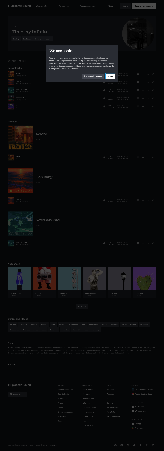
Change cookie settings (93, 76)
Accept (110, 76)
